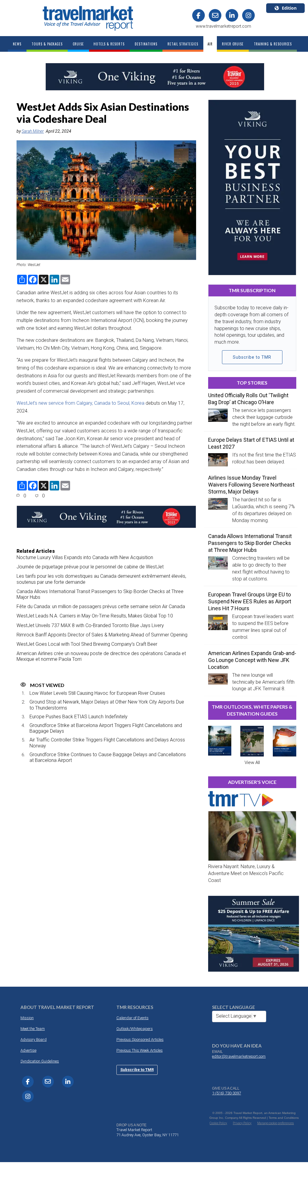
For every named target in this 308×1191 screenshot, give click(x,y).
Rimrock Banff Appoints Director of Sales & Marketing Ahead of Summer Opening (102, 635)
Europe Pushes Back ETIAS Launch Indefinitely (78, 716)
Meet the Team (32, 1028)
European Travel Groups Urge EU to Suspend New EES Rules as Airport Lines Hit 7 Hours (249, 601)
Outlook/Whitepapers (134, 1028)
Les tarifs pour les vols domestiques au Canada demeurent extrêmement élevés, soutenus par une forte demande (101, 579)
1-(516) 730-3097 (226, 1093)
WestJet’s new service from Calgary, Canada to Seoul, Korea (80, 403)
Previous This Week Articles (139, 1050)
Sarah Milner (33, 131)
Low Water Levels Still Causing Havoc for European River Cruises (97, 693)
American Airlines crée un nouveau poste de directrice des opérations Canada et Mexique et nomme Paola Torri (101, 656)
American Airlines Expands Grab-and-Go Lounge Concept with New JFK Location (252, 660)
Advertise (28, 1050)
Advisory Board (33, 1039)
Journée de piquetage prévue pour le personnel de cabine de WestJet (90, 567)
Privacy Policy (242, 1123)
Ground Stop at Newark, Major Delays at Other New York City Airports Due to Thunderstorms (106, 704)
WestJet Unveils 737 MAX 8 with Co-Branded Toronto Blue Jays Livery (90, 625)
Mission (27, 1018)
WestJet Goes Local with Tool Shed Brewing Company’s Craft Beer (87, 644)
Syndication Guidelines (39, 1061)
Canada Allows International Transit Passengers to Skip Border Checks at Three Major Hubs (100, 594)
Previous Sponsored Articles (140, 1039)
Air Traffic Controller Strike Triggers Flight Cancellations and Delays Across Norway (107, 742)
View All (252, 762)
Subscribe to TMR (252, 357)
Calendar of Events (132, 1018)
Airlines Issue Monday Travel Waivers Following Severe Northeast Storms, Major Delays (251, 485)
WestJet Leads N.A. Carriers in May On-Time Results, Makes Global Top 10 (95, 616)
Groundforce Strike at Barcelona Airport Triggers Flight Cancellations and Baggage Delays (105, 728)
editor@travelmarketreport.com (239, 1056)
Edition (289, 8)
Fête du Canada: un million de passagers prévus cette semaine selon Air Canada (101, 606)
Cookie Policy (218, 1123)
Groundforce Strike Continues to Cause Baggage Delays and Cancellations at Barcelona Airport (107, 757)
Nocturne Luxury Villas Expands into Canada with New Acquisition (85, 557)
